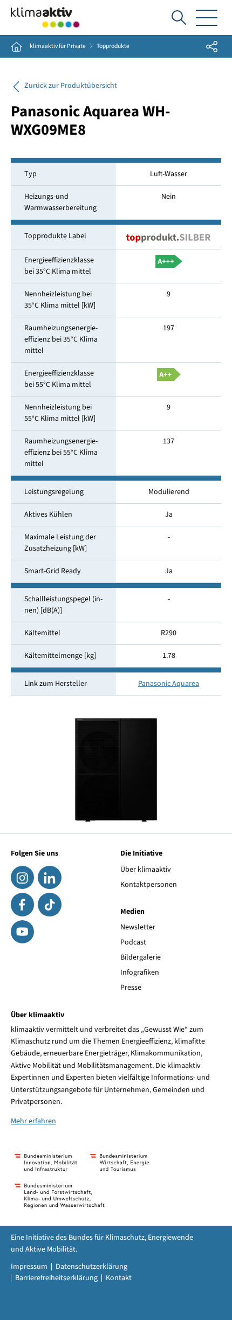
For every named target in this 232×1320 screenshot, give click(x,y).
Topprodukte (113, 46)
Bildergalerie (140, 957)
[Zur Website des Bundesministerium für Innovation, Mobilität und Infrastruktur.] (46, 1162)
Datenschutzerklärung (91, 1266)
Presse (130, 987)
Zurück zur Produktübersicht (70, 85)
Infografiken (139, 972)
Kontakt (119, 1278)
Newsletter (137, 927)
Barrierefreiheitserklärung (56, 1278)
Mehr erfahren (33, 1121)
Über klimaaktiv (145, 869)
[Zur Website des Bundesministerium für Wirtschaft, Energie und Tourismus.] (119, 1162)
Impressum (29, 1266)
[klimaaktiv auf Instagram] (22, 877)
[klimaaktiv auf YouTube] (22, 931)
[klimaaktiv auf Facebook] (22, 904)
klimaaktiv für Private (58, 46)
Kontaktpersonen (148, 884)
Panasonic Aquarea (168, 683)
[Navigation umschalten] (206, 17)
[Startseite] (45, 17)
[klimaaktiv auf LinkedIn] (49, 877)
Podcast (133, 942)
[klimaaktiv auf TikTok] (49, 904)
